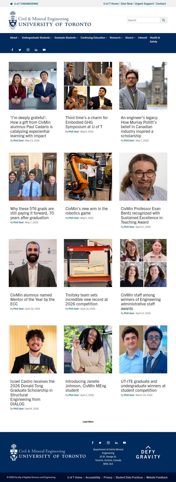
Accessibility (93, 477)
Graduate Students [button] (65, 37)
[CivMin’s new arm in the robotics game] (88, 192)
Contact (161, 3)
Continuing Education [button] (93, 37)
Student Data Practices (129, 477)
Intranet (142, 37)
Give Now (127, 3)
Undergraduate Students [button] (36, 37)
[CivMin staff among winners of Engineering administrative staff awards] (143, 278)
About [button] (13, 37)
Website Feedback (157, 477)
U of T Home (111, 3)
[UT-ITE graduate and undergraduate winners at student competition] (143, 370)
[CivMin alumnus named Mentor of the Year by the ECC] (33, 278)
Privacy (108, 477)
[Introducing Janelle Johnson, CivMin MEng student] (88, 370)
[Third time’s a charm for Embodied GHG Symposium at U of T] (88, 103)
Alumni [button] (129, 37)
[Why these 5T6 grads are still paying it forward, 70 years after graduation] (33, 192)
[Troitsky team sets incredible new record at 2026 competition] (88, 278)
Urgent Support (144, 3)
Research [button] (115, 37)
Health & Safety (155, 39)
